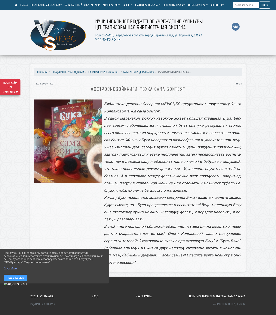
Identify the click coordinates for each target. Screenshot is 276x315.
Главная (42, 72)
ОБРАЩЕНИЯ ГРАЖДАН (146, 5)
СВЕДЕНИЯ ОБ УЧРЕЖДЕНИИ (45, 5)
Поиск (265, 5)
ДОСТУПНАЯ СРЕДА (173, 5)
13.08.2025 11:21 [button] (44, 83)
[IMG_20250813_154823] (68, 141)
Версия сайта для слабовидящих (10, 87)
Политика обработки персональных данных (217, 296)
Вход (95, 296)
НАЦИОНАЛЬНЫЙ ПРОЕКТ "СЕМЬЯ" (82, 5)
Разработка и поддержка (229, 304)
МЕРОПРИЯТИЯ (110, 5)
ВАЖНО (126, 5)
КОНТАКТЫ (216, 5)
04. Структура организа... (103, 72)
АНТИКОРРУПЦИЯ (196, 5)
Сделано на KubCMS (42, 304)
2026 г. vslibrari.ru (42, 296)
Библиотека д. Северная (138, 72)
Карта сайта (144, 296)
